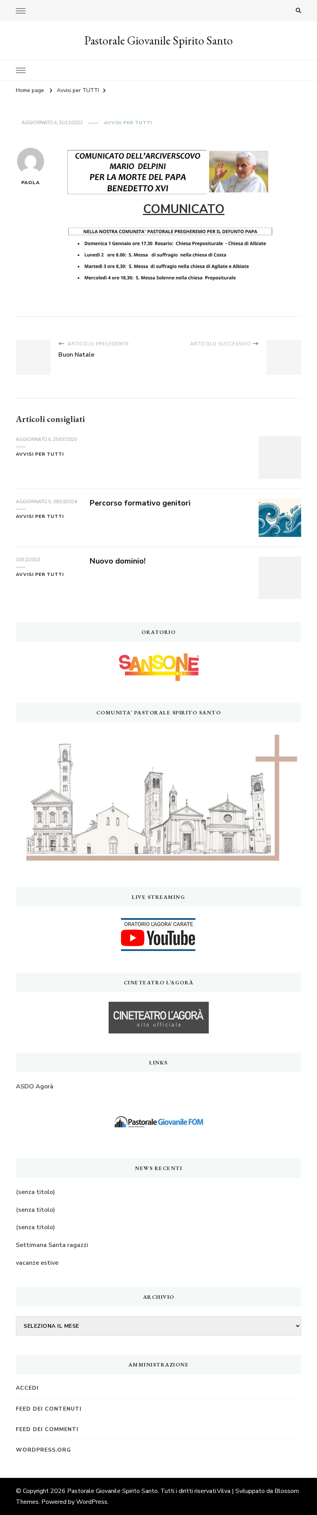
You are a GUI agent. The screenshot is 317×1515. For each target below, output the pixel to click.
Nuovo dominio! (117, 561)
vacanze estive (37, 1263)
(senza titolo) (35, 1192)
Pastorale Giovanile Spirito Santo (158, 40)
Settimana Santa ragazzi (52, 1245)
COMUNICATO (184, 209)
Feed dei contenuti (49, 1409)
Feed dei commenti (47, 1429)
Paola (30, 182)
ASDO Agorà (34, 1086)
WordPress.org (43, 1450)
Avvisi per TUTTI (128, 123)
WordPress (91, 1502)
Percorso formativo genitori (140, 503)
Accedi (27, 1388)
